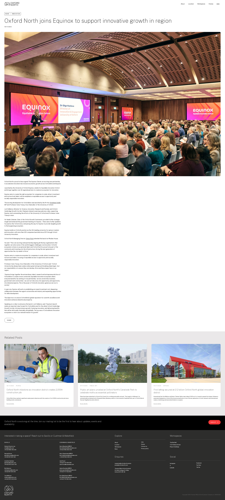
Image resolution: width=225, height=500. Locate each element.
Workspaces (118, 446)
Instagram (172, 463)
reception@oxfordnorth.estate (123, 463)
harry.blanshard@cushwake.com (68, 448)
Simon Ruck (30, 238)
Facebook (199, 463)
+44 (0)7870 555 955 (10, 479)
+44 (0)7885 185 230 (10, 449)
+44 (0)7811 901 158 (10, 457)
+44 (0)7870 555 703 (10, 464)
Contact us (144, 446)
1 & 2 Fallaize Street (175, 444)
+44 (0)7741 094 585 (66, 462)
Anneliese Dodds (55, 203)
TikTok (198, 467)
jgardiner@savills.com (10, 462)
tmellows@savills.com (10, 477)
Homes (143, 444)
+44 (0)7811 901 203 (10, 471)
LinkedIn (172, 467)
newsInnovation (12, 14)
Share (9, 320)
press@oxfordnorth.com (121, 465)
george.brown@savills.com (11, 455)
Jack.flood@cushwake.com (67, 464)
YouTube (198, 465)
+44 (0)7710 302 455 (65, 479)
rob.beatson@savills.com (11, 470)
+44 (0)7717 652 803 (65, 471)
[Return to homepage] (11, 4)
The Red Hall (173, 442)
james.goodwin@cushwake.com (68, 470)
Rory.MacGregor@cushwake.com (68, 477)
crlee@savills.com (9, 448)
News (116, 449)
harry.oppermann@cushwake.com (68, 455)
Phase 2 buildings (174, 446)
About (116, 442)
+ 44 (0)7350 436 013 (66, 457)
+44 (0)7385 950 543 (66, 449)
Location (117, 444)
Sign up (213, 422)
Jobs (142, 442)
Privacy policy (145, 448)
